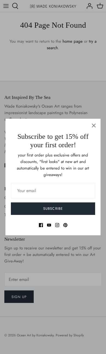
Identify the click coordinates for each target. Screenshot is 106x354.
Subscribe (53, 208)
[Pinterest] (65, 225)
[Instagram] (57, 225)
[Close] (94, 125)
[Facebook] (41, 225)
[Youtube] (49, 225)
